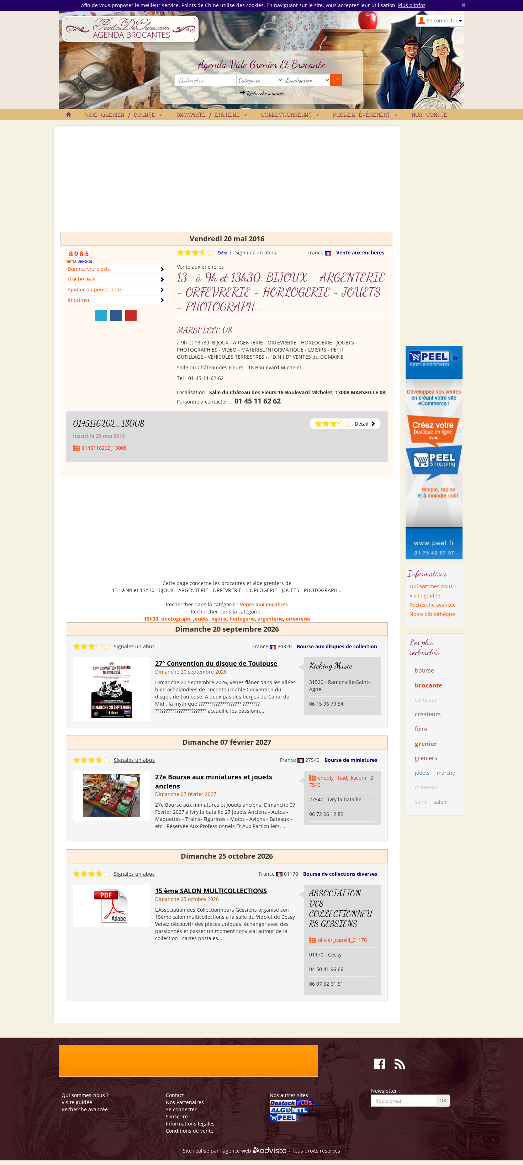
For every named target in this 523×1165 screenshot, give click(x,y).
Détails (225, 253)
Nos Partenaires (185, 1102)
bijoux (219, 618)
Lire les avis (81, 279)
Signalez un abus (255, 252)
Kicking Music (330, 665)
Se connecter (181, 1109)
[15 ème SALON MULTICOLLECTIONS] (111, 905)
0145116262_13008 (108, 423)
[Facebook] (116, 315)
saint (421, 801)
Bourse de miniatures (350, 760)
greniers (426, 758)
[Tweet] (101, 315)
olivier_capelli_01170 (342, 940)
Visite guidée (425, 595)
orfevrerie (298, 618)
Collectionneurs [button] (288, 115)
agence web (237, 1150)
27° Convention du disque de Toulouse (216, 663)
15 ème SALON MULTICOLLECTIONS (211, 890)
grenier (426, 743)
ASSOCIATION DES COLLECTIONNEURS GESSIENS (341, 908)
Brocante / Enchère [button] (209, 115)
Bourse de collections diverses (340, 873)
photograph (175, 618)
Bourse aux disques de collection (337, 646)
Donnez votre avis (89, 268)
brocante (428, 685)
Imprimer (79, 299)
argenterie (270, 618)
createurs (428, 714)
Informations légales (190, 1123)
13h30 (151, 618)
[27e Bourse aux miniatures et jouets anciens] (111, 795)
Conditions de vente (189, 1130)
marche (446, 772)
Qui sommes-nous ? (433, 586)
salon (440, 801)
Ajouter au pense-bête (94, 289)
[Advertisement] (226, 182)
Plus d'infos (412, 5)
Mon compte (429, 115)
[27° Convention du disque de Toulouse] (111, 688)
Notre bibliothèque (432, 614)
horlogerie (242, 618)
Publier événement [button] (363, 115)
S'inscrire (177, 1116)
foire (421, 729)
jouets (200, 618)
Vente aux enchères (360, 252)
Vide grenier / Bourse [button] (122, 115)
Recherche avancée (264, 93)
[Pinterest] (131, 315)
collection (426, 699)
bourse (424, 670)
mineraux (426, 787)
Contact (175, 1095)
